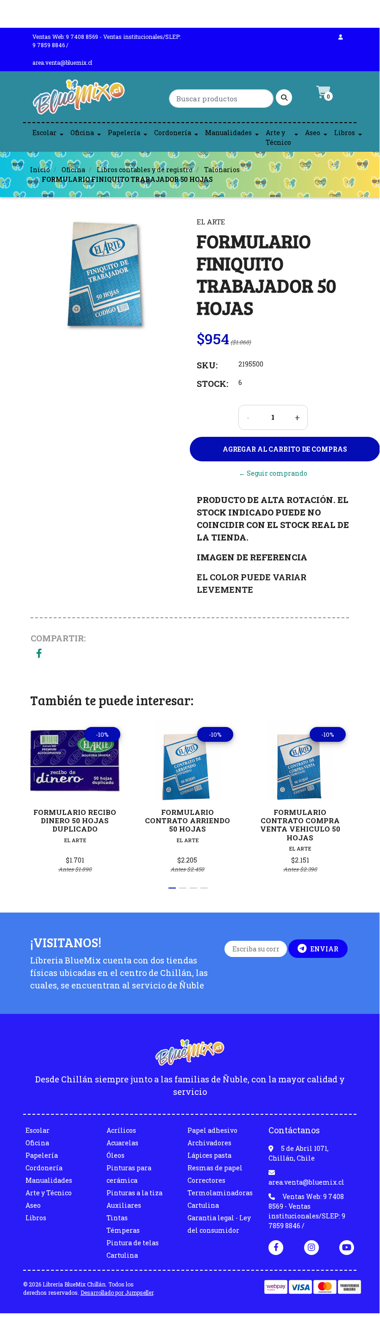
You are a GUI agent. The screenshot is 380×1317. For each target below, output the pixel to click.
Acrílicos (121, 1130)
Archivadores (209, 1142)
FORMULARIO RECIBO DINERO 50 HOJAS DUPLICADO (74, 820)
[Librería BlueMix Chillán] (78, 99)
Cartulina (122, 1255)
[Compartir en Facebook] (39, 654)
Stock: (212, 383)
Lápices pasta (209, 1155)
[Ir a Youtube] (346, 1247)
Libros (344, 132)
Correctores (206, 1180)
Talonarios (222, 169)
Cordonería (172, 132)
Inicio (40, 169)
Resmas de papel (215, 1167)
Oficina (82, 132)
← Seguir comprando (273, 473)
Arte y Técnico (278, 137)
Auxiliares (123, 1205)
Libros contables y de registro (145, 169)
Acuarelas (122, 1142)
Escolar (44, 132)
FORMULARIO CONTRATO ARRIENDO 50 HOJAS (187, 820)
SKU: (207, 365)
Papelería (124, 132)
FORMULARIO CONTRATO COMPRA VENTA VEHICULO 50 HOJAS (300, 825)
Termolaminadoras (220, 1192)
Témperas (123, 1230)
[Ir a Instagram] (311, 1247)
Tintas (117, 1217)
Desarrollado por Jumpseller (117, 1292)
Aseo (312, 132)
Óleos (115, 1155)
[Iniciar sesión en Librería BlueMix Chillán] (340, 36)
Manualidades (228, 132)
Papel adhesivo (212, 1130)
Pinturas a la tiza (134, 1192)
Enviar (324, 948)
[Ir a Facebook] (275, 1246)
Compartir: (58, 638)
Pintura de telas (132, 1242)
